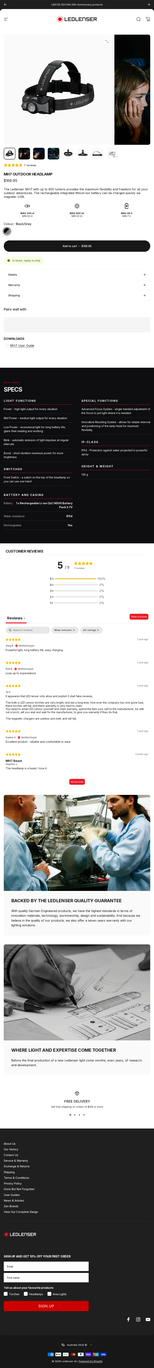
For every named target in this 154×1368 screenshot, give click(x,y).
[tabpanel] (77, 707)
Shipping (9, 1172)
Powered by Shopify (90, 1361)
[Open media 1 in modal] (107, 41)
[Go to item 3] (39, 153)
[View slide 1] (70, 1115)
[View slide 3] (79, 1115)
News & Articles (14, 1200)
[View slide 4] (84, 1115)
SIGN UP (46, 1306)
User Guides (12, 1195)
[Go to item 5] (68, 153)
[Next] (149, 4)
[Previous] (5, 4)
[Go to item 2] (24, 153)
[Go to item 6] (83, 153)
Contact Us (11, 1155)
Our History (11, 1149)
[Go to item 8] (112, 153)
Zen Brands (11, 1206)
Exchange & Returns (17, 1166)
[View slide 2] (74, 1115)
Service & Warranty (16, 1160)
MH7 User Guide (22, 345)
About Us (10, 1143)
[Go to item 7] (97, 153)
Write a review (139, 616)
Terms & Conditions (16, 1178)
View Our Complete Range (21, 1212)
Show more (77, 781)
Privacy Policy (13, 1183)
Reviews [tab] (16, 618)
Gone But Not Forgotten (19, 1189)
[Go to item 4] (53, 153)
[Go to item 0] (9, 153)
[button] (77, 579)
